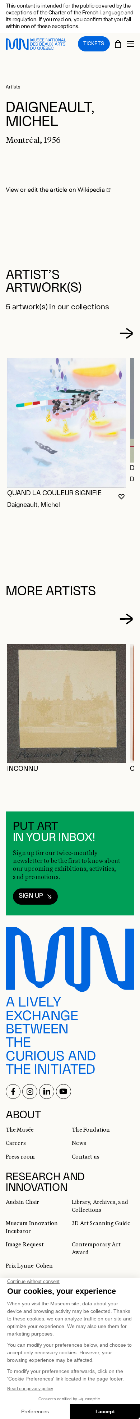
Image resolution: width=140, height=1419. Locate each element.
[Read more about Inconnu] (66, 703)
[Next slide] (126, 333)
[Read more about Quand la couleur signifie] (66, 423)
